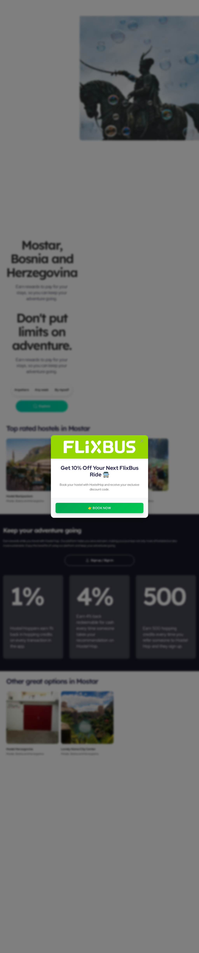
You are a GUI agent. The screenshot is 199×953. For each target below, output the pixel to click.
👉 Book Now (99, 508)
